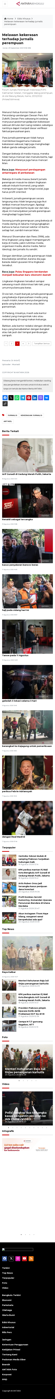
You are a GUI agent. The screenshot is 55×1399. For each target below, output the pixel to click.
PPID (4, 1379)
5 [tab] (36, 1080)
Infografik (8, 1131)
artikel (8, 421)
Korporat (7, 1374)
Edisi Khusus (23, 18)
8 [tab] (38, 1127)
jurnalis (12, 415)
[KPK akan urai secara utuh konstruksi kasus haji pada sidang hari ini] (27, 591)
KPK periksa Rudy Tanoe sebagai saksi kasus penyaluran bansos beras (24, 563)
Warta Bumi (8, 1315)
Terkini (6, 1268)
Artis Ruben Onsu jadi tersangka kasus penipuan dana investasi (32, 886)
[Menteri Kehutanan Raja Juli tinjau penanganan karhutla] (9, 984)
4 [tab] (31, 1080)
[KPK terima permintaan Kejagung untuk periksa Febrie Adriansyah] (27, 772)
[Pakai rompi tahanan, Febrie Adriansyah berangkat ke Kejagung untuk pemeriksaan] (27, 727)
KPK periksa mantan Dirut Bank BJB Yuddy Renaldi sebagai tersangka (26, 518)
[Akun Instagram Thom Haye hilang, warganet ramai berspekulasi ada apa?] (9, 917)
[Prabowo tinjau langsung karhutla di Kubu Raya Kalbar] (27, 953)
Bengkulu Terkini (11, 1295)
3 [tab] (27, 1080)
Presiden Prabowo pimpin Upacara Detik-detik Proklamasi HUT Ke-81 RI (32, 1011)
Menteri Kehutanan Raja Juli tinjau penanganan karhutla (25, 1070)
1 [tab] (19, 1080)
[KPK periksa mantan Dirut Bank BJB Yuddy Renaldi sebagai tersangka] (27, 500)
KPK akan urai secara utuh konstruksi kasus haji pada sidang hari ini (27, 608)
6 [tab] (29, 1127)
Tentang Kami (9, 1354)
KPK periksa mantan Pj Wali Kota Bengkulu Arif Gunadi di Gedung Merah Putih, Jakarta (26, 472)
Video (5, 1084)
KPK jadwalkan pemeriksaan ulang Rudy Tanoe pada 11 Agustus (25, 654)
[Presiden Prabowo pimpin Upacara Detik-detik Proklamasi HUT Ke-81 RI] (9, 1012)
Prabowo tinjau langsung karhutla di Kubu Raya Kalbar (26, 970)
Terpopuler (9, 847)
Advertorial (8, 1327)
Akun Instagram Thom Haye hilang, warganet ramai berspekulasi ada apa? (33, 916)
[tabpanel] (27, 1061)
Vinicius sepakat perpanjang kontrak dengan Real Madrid (23, 835)
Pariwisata (7, 1305)
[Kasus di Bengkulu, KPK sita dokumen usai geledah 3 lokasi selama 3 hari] (27, 681)
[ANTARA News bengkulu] (30, 4)
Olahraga (7, 1310)
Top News (8, 929)
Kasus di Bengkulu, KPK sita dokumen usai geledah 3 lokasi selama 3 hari (26, 699)
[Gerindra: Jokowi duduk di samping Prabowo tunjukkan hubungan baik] (9, 860)
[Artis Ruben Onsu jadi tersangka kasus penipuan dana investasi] (9, 887)
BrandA (6, 1364)
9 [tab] (42, 1127)
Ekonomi (6, 1300)
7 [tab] (33, 1127)
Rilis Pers (7, 1332)
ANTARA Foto (9, 1369)
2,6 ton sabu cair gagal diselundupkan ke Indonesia (25, 1224)
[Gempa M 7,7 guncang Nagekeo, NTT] (9, 1025)
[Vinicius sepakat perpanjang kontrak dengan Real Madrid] (27, 817)
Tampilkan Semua (42, 343)
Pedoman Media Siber (14, 1359)
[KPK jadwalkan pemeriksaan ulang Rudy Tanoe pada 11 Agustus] (27, 636)
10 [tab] (46, 1127)
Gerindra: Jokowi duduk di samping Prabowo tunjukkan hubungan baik (33, 859)
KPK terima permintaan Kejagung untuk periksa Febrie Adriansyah (25, 790)
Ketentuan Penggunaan (15, 1344)
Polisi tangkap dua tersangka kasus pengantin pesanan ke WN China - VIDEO (26, 1116)
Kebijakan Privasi (11, 1349)
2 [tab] (23, 1080)
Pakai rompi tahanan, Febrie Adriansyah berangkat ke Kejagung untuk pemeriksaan (27, 744)
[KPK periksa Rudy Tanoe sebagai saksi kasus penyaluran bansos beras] (27, 546)
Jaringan (6, 1339)
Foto (5, 1037)
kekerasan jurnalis (31, 415)
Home (10, 18)
